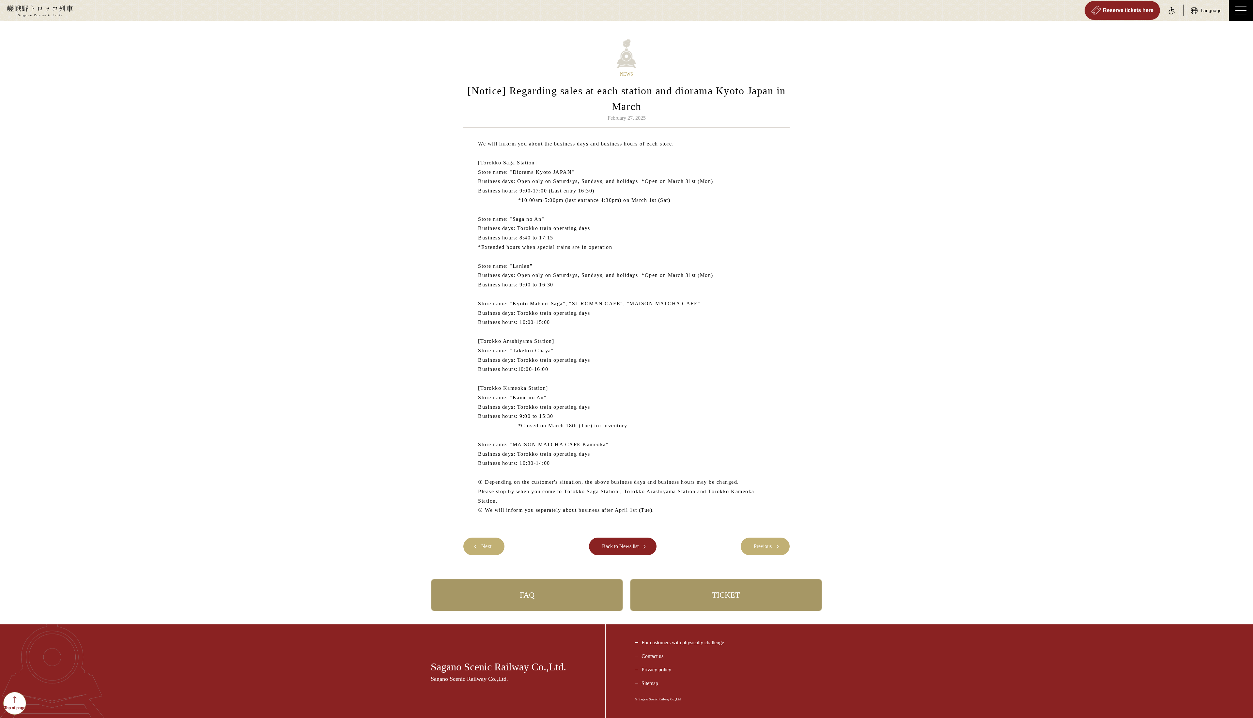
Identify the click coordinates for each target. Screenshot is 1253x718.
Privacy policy (656, 669)
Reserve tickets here (1128, 10)
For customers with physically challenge (683, 642)
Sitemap (650, 683)
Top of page (14, 708)
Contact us (652, 656)
